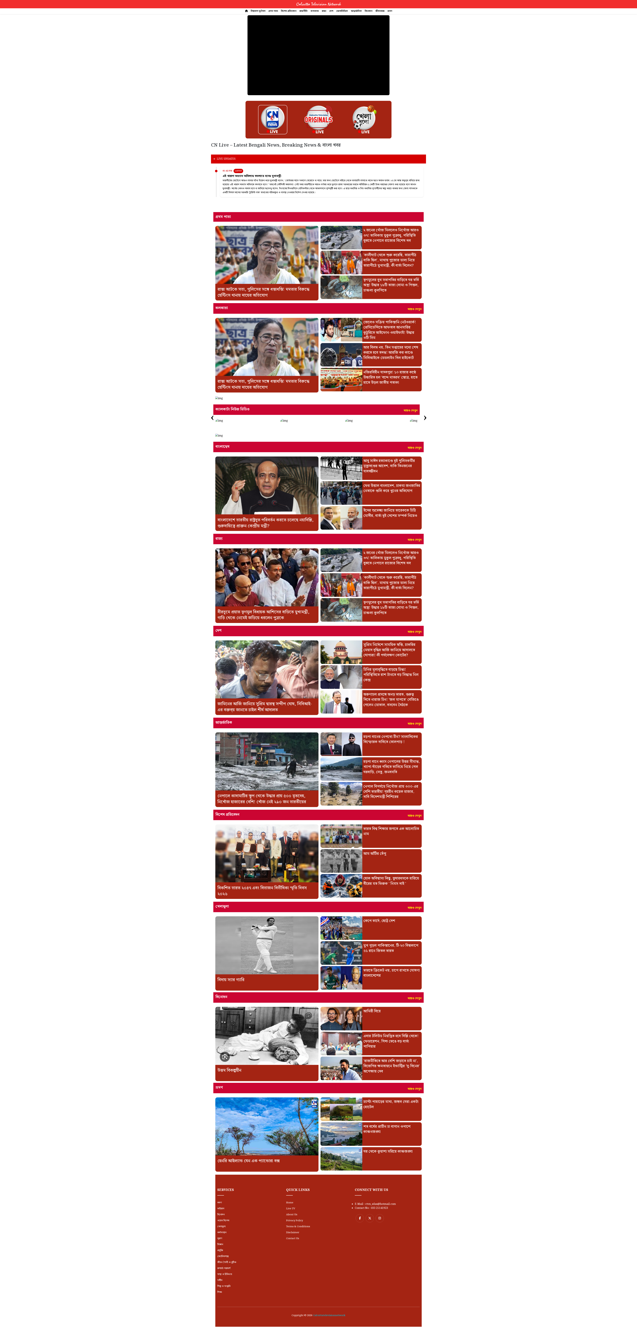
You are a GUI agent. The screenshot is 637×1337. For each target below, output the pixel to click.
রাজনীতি (303, 11)
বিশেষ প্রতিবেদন (288, 11)
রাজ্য (324, 11)
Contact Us (292, 1238)
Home (289, 1203)
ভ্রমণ (390, 11)
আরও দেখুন (415, 309)
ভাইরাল (220, 1209)
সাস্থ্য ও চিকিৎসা (224, 1274)
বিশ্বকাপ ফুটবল (258, 11)
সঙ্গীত (219, 1280)
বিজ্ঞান (220, 1244)
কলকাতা (315, 11)
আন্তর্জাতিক (356, 11)
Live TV (290, 1209)
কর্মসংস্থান (221, 1233)
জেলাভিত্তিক (342, 11)
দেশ (331, 11)
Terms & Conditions (298, 1227)
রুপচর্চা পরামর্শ (223, 1268)
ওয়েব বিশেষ (223, 1221)
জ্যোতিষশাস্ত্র (223, 1256)
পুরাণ (219, 1238)
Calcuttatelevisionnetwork (329, 1315)
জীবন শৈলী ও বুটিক (226, 1262)
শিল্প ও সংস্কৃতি (224, 1286)
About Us (291, 1215)
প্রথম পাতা (273, 11)
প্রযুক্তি (220, 1250)
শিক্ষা (219, 1292)
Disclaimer (292, 1233)
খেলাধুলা (221, 1227)
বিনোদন (368, 11)
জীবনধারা (380, 11)
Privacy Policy (294, 1221)
